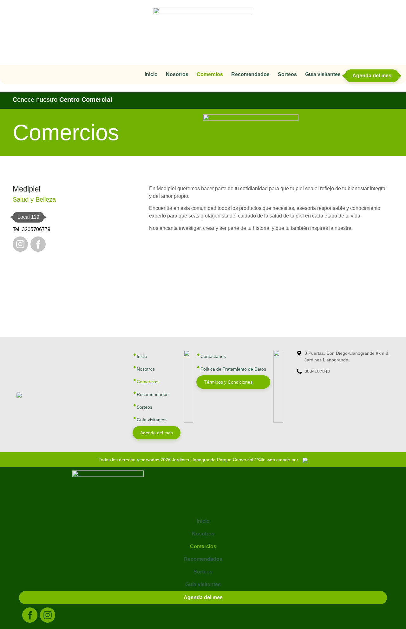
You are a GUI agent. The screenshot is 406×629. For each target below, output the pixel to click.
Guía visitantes (323, 74)
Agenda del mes (371, 75)
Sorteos (287, 74)
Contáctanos (213, 356)
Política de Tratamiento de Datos (233, 369)
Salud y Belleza (34, 199)
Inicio (151, 74)
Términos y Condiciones (228, 382)
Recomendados (250, 74)
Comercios (210, 74)
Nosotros (177, 74)
